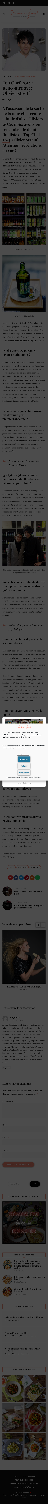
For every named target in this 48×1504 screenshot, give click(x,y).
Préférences (24, 772)
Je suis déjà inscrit (24, 783)
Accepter (24, 759)
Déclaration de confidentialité (31, 777)
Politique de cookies (13, 777)
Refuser (24, 766)
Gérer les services (23, 755)
